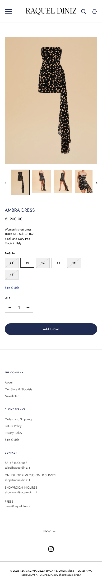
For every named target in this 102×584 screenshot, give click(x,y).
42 (43, 263)
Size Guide (12, 287)
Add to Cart (51, 329)
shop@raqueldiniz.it (70, 575)
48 (12, 274)
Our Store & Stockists (18, 389)
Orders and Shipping (18, 419)
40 (27, 263)
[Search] (83, 11)
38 (12, 263)
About (9, 382)
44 (58, 263)
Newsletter (12, 396)
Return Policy (13, 426)
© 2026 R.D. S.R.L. (21, 571)
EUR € (46, 531)
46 (74, 263)
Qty (8, 297)
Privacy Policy (13, 433)
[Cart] (94, 11)
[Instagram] (51, 549)
